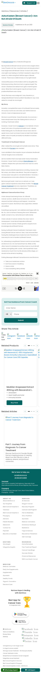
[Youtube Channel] (30, 632)
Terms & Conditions (8, 632)
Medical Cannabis (9, 566)
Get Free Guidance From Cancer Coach (20, 302)
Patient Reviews (8, 522)
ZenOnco (5, 11)
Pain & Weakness (27, 513)
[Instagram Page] (30, 635)
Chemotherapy (28, 161)
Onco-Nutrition (27, 516)
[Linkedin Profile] (30, 638)
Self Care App (26, 537)
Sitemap (5, 636)
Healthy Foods (8, 578)
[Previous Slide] (25, 346)
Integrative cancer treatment (11, 658)
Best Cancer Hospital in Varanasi (12, 661)
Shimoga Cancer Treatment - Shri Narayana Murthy (17, 651)
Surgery (12, 148)
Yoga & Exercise (27, 531)
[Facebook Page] (30, 629)
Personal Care (7, 584)
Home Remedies (27, 544)
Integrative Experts (9, 547)
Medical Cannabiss (28, 522)
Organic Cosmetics (9, 581)
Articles (23, 11)
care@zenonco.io (20, 475)
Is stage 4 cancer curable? (10, 648)
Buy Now (14, 403)
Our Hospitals (7, 504)
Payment (6, 531)
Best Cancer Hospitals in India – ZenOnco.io (15, 666)
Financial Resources (29, 556)
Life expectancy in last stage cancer (13, 646)
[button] (28, 345)
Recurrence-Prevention (29, 534)
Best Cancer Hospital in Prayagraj (12, 663)
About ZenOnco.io (9, 501)
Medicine (7, 564)
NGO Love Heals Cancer (30, 559)
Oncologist (6, 544)
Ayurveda (25, 519)
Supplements (7, 572)
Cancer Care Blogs (28, 550)
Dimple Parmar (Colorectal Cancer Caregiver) (16, 656)
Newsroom (6, 525)
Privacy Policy (7, 634)
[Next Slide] (37, 346)
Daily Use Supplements (10, 569)
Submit (21, 320)
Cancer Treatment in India (10, 653)
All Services (26, 501)
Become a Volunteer (10, 534)
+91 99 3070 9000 (20, 478)
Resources (14, 11)
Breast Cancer (8, 62)
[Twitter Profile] (30, 641)
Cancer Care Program (29, 510)
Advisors (6, 519)
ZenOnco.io (7, 629)
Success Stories (27, 553)
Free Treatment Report (29, 547)
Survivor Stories (8, 25)
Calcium (21, 126)
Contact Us (7, 528)
